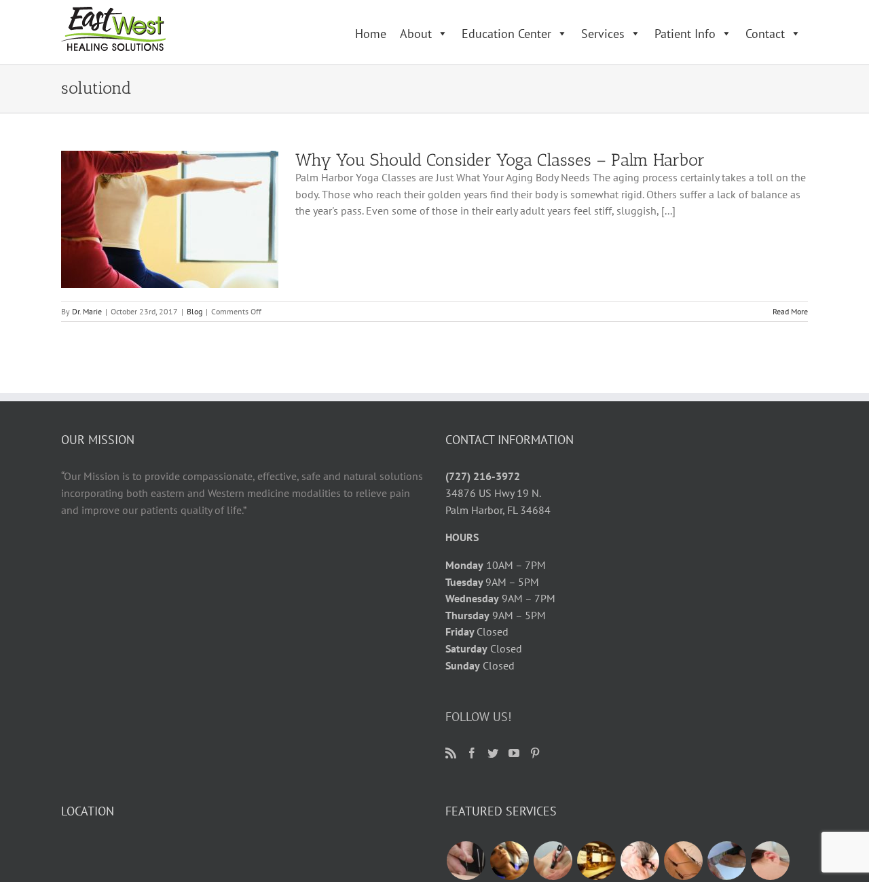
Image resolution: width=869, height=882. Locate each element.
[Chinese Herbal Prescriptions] (596, 860)
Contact (765, 33)
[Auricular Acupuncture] (770, 860)
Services (603, 33)
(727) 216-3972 (482, 476)
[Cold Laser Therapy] (639, 860)
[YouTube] (514, 753)
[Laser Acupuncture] (726, 860)
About (416, 33)
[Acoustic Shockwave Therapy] (552, 860)
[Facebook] (471, 753)
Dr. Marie (87, 311)
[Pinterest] (535, 753)
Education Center (506, 33)
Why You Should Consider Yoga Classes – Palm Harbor (500, 159)
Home (370, 33)
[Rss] (450, 753)
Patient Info (685, 33)
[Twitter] (492, 753)
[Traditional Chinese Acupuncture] (465, 860)
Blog (194, 311)
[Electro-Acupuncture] (683, 860)
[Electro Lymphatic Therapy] (509, 860)
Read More (790, 311)
